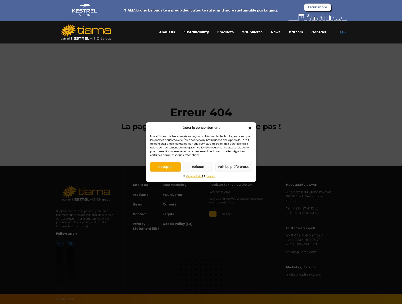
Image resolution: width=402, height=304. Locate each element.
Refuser (198, 167)
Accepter (165, 167)
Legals (210, 176)
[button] (250, 128)
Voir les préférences (234, 167)
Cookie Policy (194, 176)
